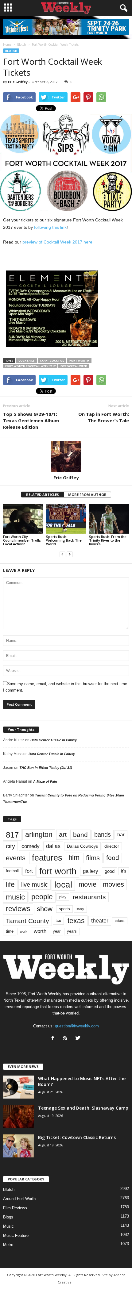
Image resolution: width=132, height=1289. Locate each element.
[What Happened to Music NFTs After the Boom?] (18, 1087)
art (63, 834)
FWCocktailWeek (73, 366)
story (80, 909)
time (10, 931)
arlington (38, 834)
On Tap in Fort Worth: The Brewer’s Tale (103, 417)
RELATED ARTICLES (42, 494)
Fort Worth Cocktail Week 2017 (30, 366)
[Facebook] (54, 1038)
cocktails (26, 361)
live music (34, 884)
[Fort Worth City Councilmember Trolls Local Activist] (23, 519)
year (56, 931)
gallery (90, 871)
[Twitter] (78, 1038)
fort (29, 871)
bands (102, 834)
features (47, 857)
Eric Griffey (18, 81)
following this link (50, 227)
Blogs (8, 1217)
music (15, 897)
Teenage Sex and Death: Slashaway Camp (83, 1108)
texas (76, 921)
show (44, 909)
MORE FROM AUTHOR (87, 494)
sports (64, 909)
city (10, 846)
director (111, 846)
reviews (18, 909)
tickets (120, 921)
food (112, 857)
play (62, 897)
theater (99, 920)
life (10, 884)
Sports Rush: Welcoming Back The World (64, 540)
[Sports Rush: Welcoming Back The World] (66, 519)
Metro (8, 1244)
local (63, 884)
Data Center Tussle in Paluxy (53, 740)
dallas (53, 846)
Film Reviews (15, 1208)
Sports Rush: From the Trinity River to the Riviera (107, 540)
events (15, 858)
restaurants (89, 897)
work (23, 931)
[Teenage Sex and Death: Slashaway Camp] (18, 1116)
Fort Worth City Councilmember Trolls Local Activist (22, 540)
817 (12, 834)
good (110, 871)
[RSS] (66, 1038)
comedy (30, 846)
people (42, 897)
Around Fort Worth (19, 1198)
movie (87, 884)
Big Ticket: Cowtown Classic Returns (77, 1137)
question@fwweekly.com (77, 1026)
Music (8, 1226)
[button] (122, 8)
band (80, 834)
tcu (58, 920)
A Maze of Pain (45, 781)
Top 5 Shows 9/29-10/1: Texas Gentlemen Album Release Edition (31, 420)
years (72, 931)
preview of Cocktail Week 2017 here (57, 242)
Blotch (11, 51)
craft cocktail (52, 361)
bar (121, 835)
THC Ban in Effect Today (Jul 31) (45, 767)
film (74, 857)
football (12, 871)
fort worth (79, 361)
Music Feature (16, 1235)
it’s (123, 871)
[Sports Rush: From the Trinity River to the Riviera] (109, 519)
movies (113, 884)
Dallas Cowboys (82, 846)
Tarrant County (27, 920)
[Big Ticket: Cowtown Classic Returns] (18, 1145)
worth (40, 931)
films (93, 858)
